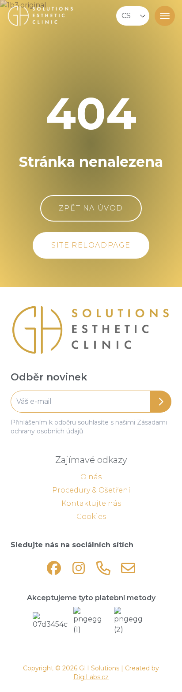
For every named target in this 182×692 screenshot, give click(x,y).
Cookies (91, 516)
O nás (91, 477)
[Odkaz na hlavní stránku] (91, 330)
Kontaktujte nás (91, 503)
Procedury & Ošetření (91, 490)
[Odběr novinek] (91, 402)
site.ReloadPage (91, 245)
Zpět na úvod (91, 208)
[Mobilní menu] (165, 16)
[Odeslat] (160, 402)
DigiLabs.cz (91, 677)
